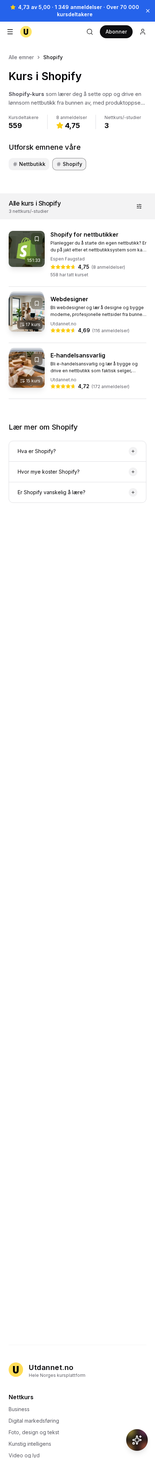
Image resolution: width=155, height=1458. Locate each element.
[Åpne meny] (10, 32)
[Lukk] (147, 10)
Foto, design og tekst (34, 1432)
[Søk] (89, 31)
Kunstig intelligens (30, 1444)
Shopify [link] (53, 57)
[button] (77, 98)
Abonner (116, 31)
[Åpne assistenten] (137, 1440)
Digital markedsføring (34, 1421)
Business (19, 1409)
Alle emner (21, 57)
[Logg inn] (142, 31)
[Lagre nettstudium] (37, 303)
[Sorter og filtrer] (139, 206)
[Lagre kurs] (37, 239)
